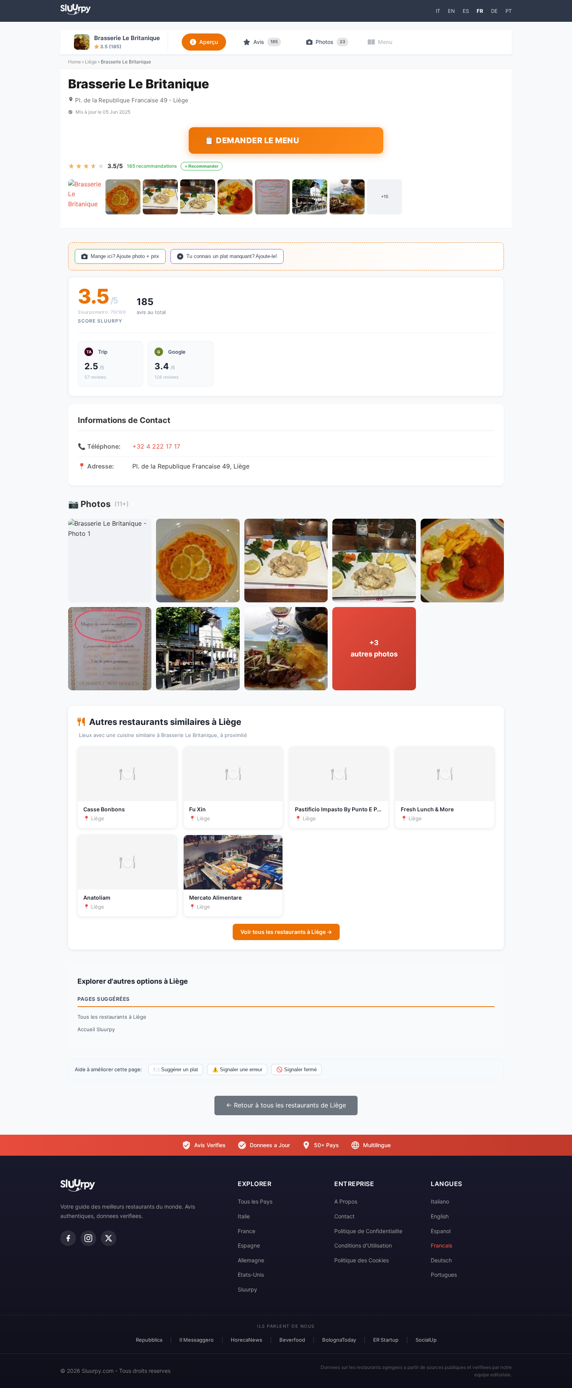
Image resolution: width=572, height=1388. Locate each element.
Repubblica (149, 1340)
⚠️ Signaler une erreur (237, 1069)
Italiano (440, 1201)
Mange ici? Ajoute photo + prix (125, 256)
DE (494, 11)
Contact (344, 1216)
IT (438, 11)
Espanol (441, 1231)
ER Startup (385, 1340)
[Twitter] (108, 1238)
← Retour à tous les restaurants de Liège (286, 1105)
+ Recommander (201, 166)
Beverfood (292, 1340)
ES (466, 11)
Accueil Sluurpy (96, 1029)
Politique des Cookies (361, 1260)
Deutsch (441, 1260)
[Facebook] (68, 1238)
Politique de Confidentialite (368, 1231)
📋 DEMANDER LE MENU (251, 140)
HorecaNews (246, 1340)
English (440, 1216)
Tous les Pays (255, 1201)
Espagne (249, 1245)
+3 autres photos (374, 648)
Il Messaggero (196, 1340)
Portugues (444, 1274)
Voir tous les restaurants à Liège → (286, 931)
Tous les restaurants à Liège (111, 1017)
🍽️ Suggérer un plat (175, 1069)
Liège (91, 62)
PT (508, 11)
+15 (384, 196)
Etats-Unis (251, 1274)
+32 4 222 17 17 (156, 446)
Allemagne (251, 1260)
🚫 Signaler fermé (296, 1069)
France (246, 1231)
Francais (442, 1245)
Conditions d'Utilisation (363, 1245)
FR (480, 11)
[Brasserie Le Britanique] (85, 196)
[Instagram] (88, 1238)
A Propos (345, 1201)
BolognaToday (339, 1340)
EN (451, 11)
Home (74, 62)
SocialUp (426, 1340)
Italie (244, 1216)
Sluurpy (247, 1289)
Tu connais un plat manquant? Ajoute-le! (231, 256)
